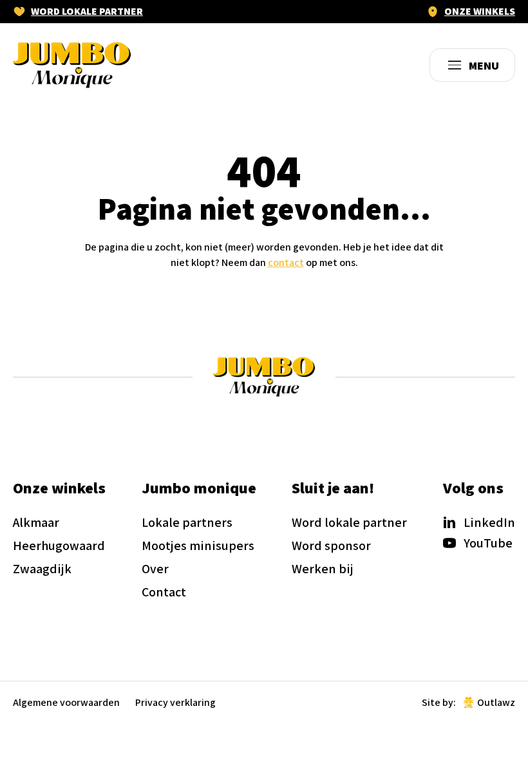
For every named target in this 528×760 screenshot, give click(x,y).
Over (155, 568)
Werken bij (323, 568)
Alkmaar (36, 522)
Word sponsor (331, 545)
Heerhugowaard (59, 545)
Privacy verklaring (175, 703)
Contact (164, 591)
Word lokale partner (87, 11)
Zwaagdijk (42, 568)
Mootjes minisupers (198, 545)
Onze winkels (479, 11)
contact (286, 262)
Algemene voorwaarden (66, 703)
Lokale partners (187, 522)
